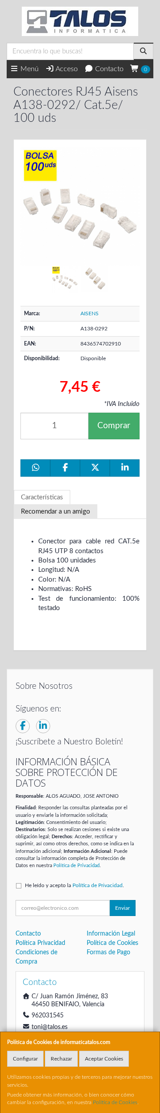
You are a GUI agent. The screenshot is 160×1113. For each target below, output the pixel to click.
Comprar (113, 426)
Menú (29, 68)
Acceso (66, 68)
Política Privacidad (40, 943)
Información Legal (111, 934)
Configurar (25, 1058)
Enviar (122, 908)
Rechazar (61, 1058)
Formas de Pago (108, 952)
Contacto (108, 68)
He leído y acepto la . (74, 885)
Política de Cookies (115, 1102)
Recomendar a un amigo (55, 511)
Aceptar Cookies (104, 1058)
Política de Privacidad (76, 865)
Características (42, 497)
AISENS (89, 313)
